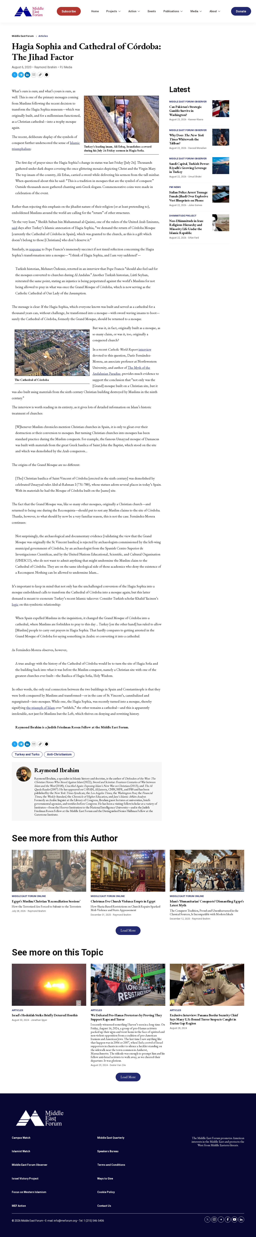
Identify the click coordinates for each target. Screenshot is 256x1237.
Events (152, 11)
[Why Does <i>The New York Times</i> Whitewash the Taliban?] (220, 137)
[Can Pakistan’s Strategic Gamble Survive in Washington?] (220, 108)
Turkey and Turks (27, 754)
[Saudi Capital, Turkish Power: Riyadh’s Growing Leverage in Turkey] (220, 165)
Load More (128, 930)
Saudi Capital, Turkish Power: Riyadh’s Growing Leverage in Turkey (189, 167)
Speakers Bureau (107, 1151)
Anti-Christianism (59, 754)
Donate (241, 11)
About (213, 11)
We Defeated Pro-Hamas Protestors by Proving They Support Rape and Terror (126, 1017)
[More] (119, 11)
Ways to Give (105, 1178)
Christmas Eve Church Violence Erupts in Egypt (123, 901)
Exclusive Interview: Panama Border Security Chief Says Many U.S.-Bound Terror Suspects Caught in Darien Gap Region (204, 1019)
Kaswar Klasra (195, 119)
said (14, 228)
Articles (43, 36)
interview (144, 349)
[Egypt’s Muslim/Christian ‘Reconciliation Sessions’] (49, 871)
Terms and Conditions (111, 1164)
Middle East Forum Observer (188, 101)
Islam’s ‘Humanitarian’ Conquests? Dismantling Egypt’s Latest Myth (207, 903)
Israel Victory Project (25, 1178)
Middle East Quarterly (110, 1137)
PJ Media (66, 67)
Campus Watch (21, 1137)
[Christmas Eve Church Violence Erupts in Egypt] (128, 871)
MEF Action (19, 1205)
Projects (111, 11)
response (35, 249)
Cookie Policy (106, 1192)
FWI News (175, 187)
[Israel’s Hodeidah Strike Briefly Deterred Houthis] (49, 985)
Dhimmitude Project (182, 215)
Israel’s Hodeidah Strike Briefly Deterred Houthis (45, 1015)
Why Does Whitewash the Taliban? (186, 139)
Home (95, 11)
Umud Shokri (194, 176)
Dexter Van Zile (118, 1065)
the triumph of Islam (40, 707)
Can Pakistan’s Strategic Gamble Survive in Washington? (185, 111)
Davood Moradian (197, 148)
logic (15, 604)
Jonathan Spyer (39, 1020)
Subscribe (69, 11)
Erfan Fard (193, 237)
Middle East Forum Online (29, 896)
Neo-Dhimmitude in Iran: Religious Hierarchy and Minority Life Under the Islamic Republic (186, 227)
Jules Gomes (195, 205)
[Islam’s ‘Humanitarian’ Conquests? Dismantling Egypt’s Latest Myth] (207, 871)
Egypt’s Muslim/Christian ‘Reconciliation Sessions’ (46, 901)
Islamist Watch (21, 1151)
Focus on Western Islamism (29, 1192)
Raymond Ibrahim (45, 67)
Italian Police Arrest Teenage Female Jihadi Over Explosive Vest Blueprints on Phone (188, 196)
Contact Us (104, 1205)
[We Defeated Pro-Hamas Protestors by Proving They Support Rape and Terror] (128, 985)
